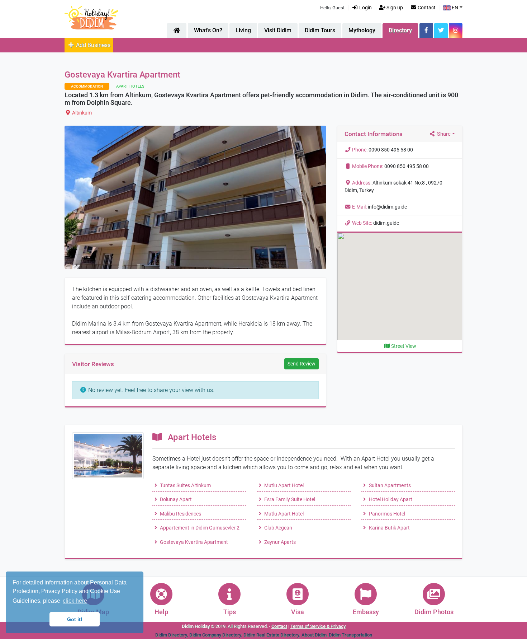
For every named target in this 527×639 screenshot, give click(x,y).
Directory (400, 30)
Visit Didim (277, 30)
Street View (403, 346)
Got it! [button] (74, 619)
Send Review (301, 364)
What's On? (208, 30)
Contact (426, 8)
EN (454, 8)
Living (243, 30)
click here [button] (75, 601)
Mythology (361, 30)
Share (443, 134)
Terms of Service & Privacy (318, 626)
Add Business (92, 45)
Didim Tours (320, 30)
